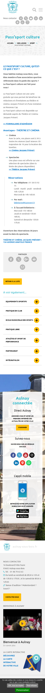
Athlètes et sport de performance (16, 340)
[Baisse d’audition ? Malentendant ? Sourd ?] (27, 22)
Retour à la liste (13, 281)
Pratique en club (14, 311)
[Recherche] (34, 10)
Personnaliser (22, 690)
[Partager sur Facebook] (11, 259)
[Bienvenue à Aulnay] (22, 623)
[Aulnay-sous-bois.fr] (12, 7)
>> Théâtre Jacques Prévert (22, 169)
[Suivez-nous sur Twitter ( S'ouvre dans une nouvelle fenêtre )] (19, 455)
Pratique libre (13, 329)
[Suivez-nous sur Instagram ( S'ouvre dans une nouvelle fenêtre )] (31, 455)
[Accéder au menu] (41, 10)
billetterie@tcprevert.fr (24, 203)
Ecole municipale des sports (19, 320)
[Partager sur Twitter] (18, 259)
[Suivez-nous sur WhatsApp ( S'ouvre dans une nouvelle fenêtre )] (28, 462)
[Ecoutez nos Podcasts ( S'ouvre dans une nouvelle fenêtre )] (22, 462)
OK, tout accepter (16, 685)
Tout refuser (31, 685)
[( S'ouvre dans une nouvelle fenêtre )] (21, 18)
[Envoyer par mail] (22, 267)
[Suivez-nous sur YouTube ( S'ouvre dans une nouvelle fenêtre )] (25, 455)
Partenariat (12, 351)
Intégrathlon (12, 360)
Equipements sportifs (16, 302)
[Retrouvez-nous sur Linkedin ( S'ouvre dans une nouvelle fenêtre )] (16, 462)
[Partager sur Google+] (26, 259)
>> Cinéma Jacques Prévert (21, 150)
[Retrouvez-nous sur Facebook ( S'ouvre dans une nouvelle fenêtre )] (13, 455)
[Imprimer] (34, 259)
